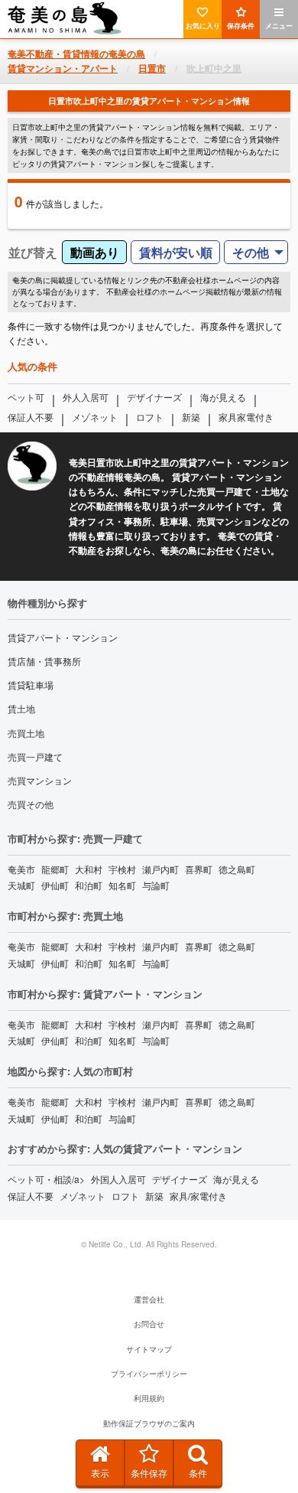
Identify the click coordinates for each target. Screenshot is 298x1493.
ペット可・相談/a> (46, 1178)
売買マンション (40, 780)
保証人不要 (30, 416)
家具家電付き (246, 416)
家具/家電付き (198, 1195)
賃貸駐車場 (30, 684)
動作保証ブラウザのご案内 (149, 1423)
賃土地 (21, 708)
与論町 (156, 885)
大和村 (88, 868)
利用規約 (149, 1398)
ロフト (150, 416)
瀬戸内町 (160, 868)
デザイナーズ (154, 396)
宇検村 (122, 868)
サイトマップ (149, 1349)
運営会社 (149, 1299)
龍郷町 (55, 868)
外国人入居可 (118, 1178)
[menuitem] (256, 252)
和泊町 (88, 885)
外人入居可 (86, 396)
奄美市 (21, 868)
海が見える (223, 396)
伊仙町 (55, 885)
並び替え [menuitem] (32, 252)
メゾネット (95, 416)
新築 (191, 416)
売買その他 (30, 803)
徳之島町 (237, 868)
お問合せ (149, 1324)
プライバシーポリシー (149, 1373)
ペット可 (26, 396)
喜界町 (198, 868)
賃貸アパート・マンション (63, 637)
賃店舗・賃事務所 (44, 660)
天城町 (21, 885)
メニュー (279, 26)
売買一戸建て (35, 756)
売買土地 (26, 732)
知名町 (122, 885)
